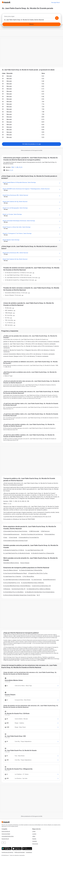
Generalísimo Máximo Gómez (11, 562)
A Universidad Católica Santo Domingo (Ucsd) (15, 540)
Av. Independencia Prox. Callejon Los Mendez (38, 589)
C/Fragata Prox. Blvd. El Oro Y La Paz (37, 573)
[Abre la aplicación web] (27, 848)
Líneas (33, 831)
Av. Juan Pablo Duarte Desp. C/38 (34, 550)
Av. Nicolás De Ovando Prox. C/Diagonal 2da (42, 553)
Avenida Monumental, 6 (49, 579)
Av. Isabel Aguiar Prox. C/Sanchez (12, 576)
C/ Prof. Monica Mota (28, 576)
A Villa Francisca (45, 531)
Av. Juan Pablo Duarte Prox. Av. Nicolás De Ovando (16, 553)
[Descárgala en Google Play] (6, 848)
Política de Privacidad (20, 852)
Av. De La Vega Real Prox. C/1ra (11, 582)
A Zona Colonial (13, 537)
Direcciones (35, 843)
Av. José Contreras (37, 579)
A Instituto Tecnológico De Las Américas (32, 534)
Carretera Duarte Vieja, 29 (18, 589)
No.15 (38, 595)
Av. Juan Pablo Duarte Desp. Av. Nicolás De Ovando (16, 579)
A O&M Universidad (34, 531)
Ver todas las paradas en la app (31, 144)
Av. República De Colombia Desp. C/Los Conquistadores (39, 592)
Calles (33, 836)
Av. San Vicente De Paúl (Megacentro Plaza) (15, 573)
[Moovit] (6, 2)
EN (3, 842)
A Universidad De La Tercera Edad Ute (29, 537)
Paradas (34, 838)
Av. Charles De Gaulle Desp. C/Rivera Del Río (30, 570)
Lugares (34, 833)
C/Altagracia (6, 589)
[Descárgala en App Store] (16, 848)
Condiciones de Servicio (7, 852)
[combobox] (31, 17)
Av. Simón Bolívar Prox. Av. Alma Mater (13, 592)
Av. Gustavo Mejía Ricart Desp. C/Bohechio (32, 582)
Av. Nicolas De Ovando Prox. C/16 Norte (13, 550)
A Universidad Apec (49, 534)
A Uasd (5, 537)
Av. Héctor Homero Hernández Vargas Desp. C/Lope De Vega (19, 595)
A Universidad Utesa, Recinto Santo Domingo (15, 531)
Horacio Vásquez (24, 562)
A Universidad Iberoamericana (11, 534)
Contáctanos (29, 852)
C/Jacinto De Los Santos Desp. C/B (41, 585)
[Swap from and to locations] (57, 18)
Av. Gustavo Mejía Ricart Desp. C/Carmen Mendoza (16, 585)
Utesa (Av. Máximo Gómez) (10, 570)
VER (33, 272)
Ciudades (34, 841)
